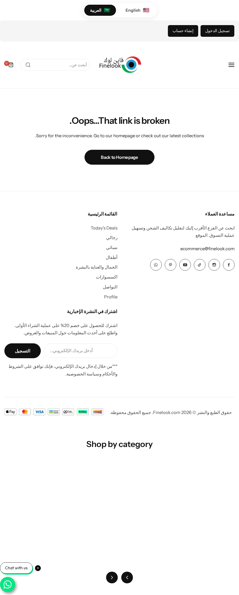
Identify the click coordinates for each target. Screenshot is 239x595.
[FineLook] (119, 64)
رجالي (111, 237)
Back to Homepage (119, 157)
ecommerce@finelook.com (207, 248)
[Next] (112, 577)
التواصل (110, 287)
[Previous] (127, 577)
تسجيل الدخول (217, 30)
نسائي (111, 247)
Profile (110, 297)
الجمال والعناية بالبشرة (96, 267)
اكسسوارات (106, 277)
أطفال (111, 257)
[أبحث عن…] (28, 65)
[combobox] (55, 65)
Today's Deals (104, 228)
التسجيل (22, 351)
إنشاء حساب (183, 30)
